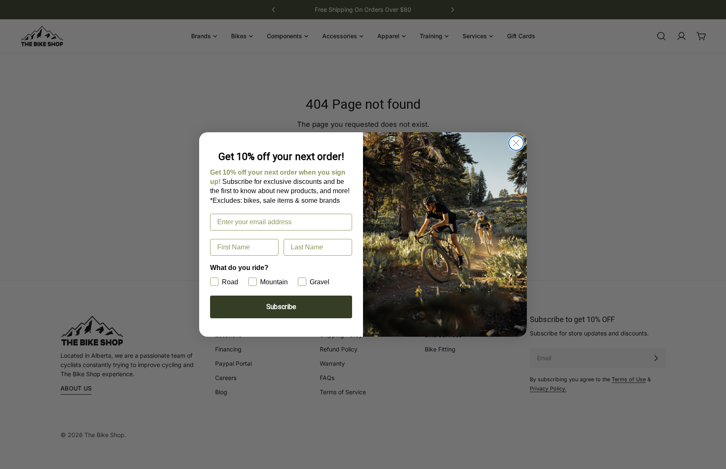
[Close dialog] (516, 143)
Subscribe (281, 307)
